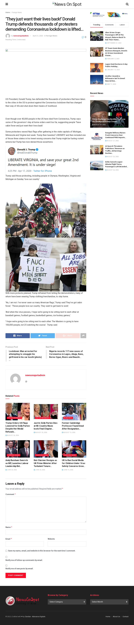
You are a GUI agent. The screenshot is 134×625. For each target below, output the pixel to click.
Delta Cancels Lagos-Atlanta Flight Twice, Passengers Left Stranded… (116, 164)
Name (8, 527)
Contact (126, 617)
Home (7, 12)
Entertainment (14, 418)
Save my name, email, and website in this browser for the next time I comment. (42, 551)
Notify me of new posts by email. (19, 569)
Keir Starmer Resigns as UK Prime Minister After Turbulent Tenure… (45, 463)
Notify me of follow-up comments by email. (24, 560)
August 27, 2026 (99, 125)
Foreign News (17, 12)
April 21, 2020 (38, 36)
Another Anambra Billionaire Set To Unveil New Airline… (115, 78)
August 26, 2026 (13, 435)
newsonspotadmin (21, 36)
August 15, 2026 (69, 432)
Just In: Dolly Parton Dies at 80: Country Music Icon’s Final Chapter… (45, 426)
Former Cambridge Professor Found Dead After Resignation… (73, 426)
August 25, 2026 (41, 432)
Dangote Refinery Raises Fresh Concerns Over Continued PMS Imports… (115, 135)
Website (51, 539)
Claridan (28, 617)
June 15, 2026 (68, 470)
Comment (10, 494)
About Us (116, 617)
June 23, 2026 (12, 470)
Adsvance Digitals (38, 617)
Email (8, 539)
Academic (68, 418)
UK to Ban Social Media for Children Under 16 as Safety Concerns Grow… (73, 463)
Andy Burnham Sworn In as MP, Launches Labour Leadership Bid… (16, 463)
